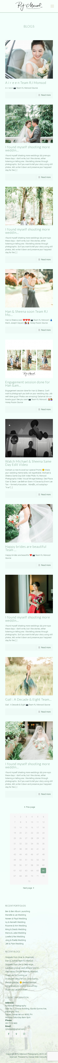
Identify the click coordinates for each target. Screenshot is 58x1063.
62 (20, 870)
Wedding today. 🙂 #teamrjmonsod (20, 982)
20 (20, 833)
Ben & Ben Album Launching (17, 911)
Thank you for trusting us (16, 975)
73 (29, 881)
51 (26, 860)
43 (15, 854)
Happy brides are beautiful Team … (25, 548)
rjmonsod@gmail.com (15, 1029)
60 (43, 865)
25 (15, 838)
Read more (46, 95)
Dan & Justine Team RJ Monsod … (20, 961)
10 (32, 822)
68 (20, 876)
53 (38, 860)
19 (15, 833)
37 (15, 849)
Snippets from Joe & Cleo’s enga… (19, 964)
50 (20, 860)
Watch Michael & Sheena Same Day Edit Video (28, 462)
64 (32, 870)
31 (15, 843)
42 (43, 849)
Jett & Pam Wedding (14, 944)
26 (20, 838)
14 (20, 827)
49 (15, 860)
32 (20, 843)
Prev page (30, 807)
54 (43, 860)
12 (43, 822)
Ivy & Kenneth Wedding (15, 922)
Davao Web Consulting (39, 1057)
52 (32, 860)
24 (43, 833)
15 (26, 827)
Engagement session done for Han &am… (27, 383)
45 (26, 854)
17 (38, 827)
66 (43, 870)
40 (32, 849)
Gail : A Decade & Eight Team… (28, 699)
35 (38, 843)
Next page (27, 888)
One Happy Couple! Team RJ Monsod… (22, 971)
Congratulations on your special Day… (21, 986)
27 (26, 838)
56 (20, 865)
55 (15, 865)
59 (38, 865)
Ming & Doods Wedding (15, 929)
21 (26, 833)
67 (15, 876)
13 (15, 827)
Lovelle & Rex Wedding (15, 936)
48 (43, 854)
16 (32, 827)
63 (26, 870)
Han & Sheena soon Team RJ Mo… (26, 313)
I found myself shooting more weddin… (27, 148)
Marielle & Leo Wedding (15, 915)
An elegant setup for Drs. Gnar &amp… (22, 979)
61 (15, 870)
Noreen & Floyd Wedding (16, 918)
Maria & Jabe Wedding (15, 933)
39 (26, 849)
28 (32, 838)
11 (38, 822)
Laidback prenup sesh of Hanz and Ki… (22, 968)
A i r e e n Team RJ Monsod (25, 82)
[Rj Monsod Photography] (29, 6)
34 (32, 843)
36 (43, 843)
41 (38, 849)
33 (26, 843)
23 (38, 833)
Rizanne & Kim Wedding (16, 926)
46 (32, 854)
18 (43, 827)
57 (26, 865)
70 (32, 876)
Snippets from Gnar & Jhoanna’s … (20, 957)
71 (38, 876)
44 (20, 854)
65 (38, 870)
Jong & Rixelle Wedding (15, 940)
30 (43, 838)
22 (32, 833)
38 (20, 849)
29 (38, 838)
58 (32, 865)
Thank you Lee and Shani (16, 990)
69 (26, 876)
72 (43, 876)
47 (38, 854)
